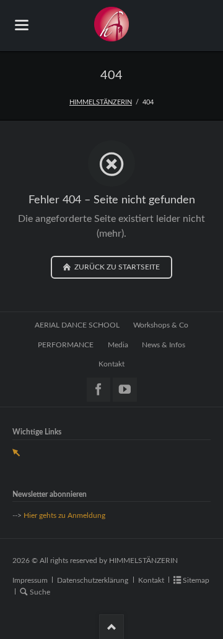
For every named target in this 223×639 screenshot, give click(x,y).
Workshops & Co (160, 325)
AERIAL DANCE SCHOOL (77, 325)
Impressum (30, 580)
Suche (40, 592)
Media (118, 345)
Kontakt (111, 364)
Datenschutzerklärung (92, 580)
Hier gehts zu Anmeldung (64, 515)
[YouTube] (125, 390)
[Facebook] (99, 390)
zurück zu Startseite (116, 267)
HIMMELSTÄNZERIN (100, 102)
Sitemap (196, 580)
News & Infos (163, 345)
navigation (21, 25)
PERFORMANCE (66, 345)
